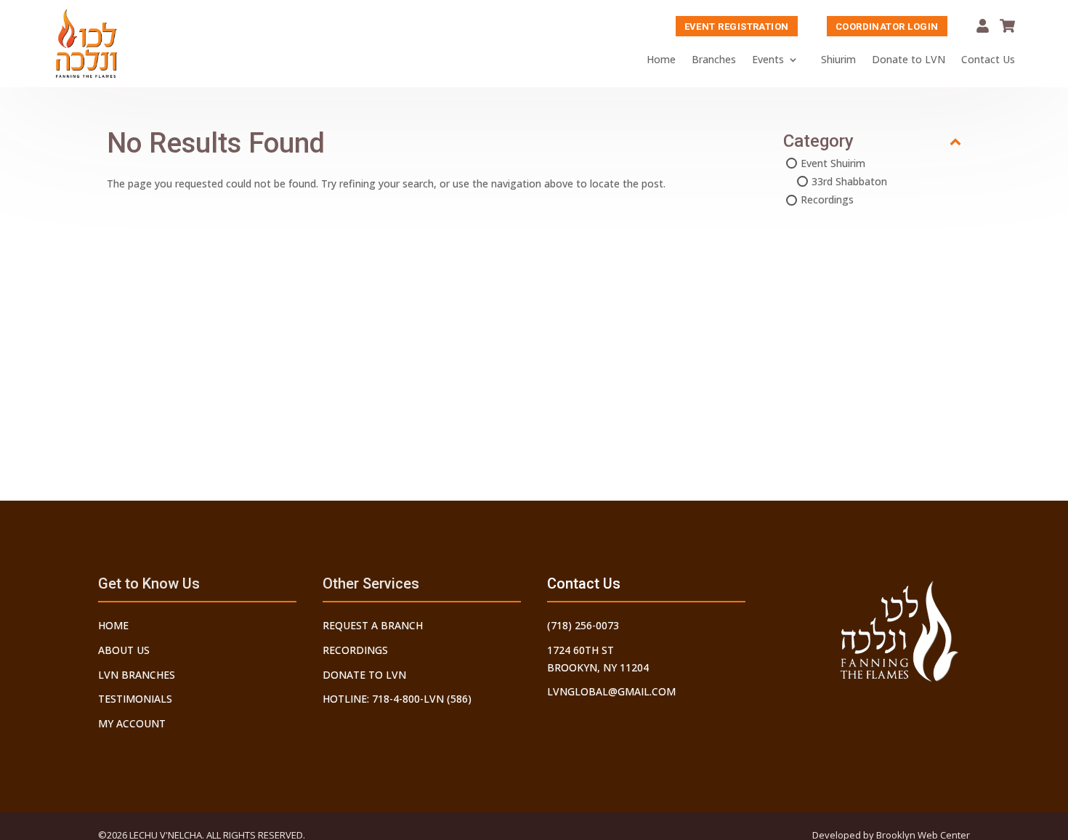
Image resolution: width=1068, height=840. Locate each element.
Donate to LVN (908, 59)
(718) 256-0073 (583, 625)
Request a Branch (373, 625)
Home (661, 59)
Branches (714, 59)
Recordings (827, 199)
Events (768, 59)
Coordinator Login (887, 26)
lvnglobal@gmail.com (611, 691)
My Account (982, 26)
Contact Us (988, 59)
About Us (124, 650)
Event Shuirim (833, 163)
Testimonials (135, 699)
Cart (1007, 26)
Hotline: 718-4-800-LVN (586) (397, 699)
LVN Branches (136, 675)
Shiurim (838, 59)
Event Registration (736, 26)
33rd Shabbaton (849, 181)
